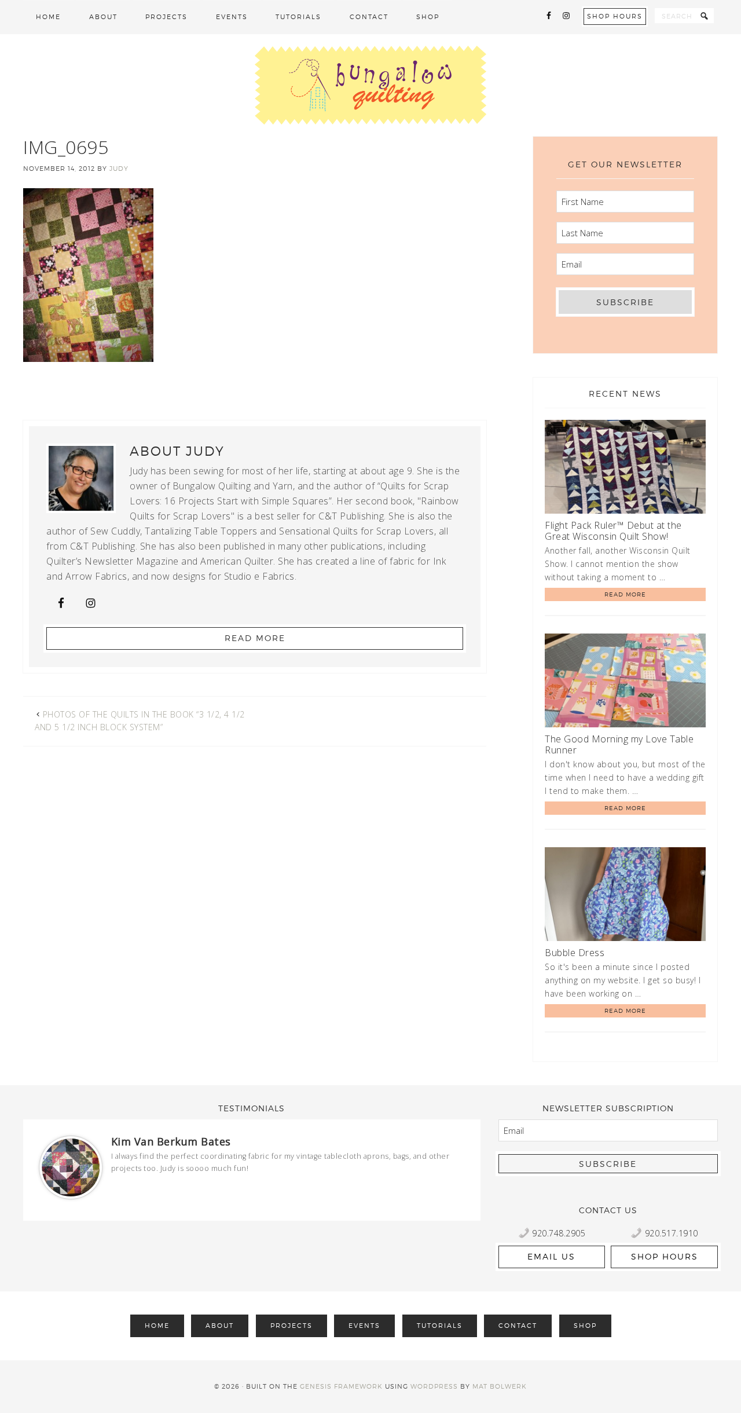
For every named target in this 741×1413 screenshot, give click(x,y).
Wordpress (434, 1386)
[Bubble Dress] (625, 896)
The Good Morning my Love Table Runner (619, 744)
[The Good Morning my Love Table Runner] (625, 682)
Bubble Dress (574, 952)
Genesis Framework (341, 1386)
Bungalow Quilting (370, 85)
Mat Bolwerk (499, 1386)
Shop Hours (615, 16)
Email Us (551, 1256)
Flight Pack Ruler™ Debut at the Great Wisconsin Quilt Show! (613, 531)
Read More (255, 638)
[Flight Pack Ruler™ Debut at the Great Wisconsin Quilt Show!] (625, 469)
